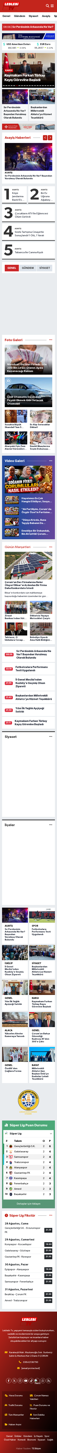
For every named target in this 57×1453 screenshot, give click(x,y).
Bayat (35, 1065)
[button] (45, 137)
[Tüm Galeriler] (50, 340)
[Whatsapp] (42, 1380)
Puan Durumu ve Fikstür (40, 1407)
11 (30, 85)
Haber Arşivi (15, 1424)
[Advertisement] (28, 304)
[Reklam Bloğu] (28, 36)
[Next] (37, 1380)
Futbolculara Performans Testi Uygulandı (41, 932)
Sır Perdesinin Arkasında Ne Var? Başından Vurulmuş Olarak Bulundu (33, 654)
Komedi (21, 1440)
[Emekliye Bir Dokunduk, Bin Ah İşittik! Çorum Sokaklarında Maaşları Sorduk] (12, 532)
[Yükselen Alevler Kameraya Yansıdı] (15, 1019)
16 (43, 85)
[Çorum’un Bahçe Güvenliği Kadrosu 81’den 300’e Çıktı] (42, 1019)
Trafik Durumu (15, 1405)
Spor (35, 926)
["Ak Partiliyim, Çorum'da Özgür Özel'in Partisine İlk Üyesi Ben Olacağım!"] (12, 510)
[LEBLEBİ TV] (11, 6)
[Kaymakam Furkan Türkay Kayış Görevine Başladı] (42, 987)
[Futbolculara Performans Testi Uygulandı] (42, 915)
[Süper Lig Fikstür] (50, 1215)
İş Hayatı (38, 1436)
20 (53, 85)
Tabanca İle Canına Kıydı (29, 252)
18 (48, 85)
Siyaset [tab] (44, 268)
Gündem (19, 16)
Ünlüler (18, 1436)
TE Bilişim (36, 1448)
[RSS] (48, 1380)
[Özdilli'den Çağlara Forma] (15, 1054)
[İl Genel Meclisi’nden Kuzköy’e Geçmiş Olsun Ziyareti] (15, 952)
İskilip (9, 963)
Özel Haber (10, 1440)
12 (32, 85)
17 (45, 85)
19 (50, 85)
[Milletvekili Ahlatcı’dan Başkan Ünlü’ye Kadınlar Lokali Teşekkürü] (42, 1054)
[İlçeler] (50, 825)
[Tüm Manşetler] (50, 547)
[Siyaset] (50, 737)
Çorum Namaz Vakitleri (39, 1397)
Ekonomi (31, 1440)
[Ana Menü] (52, 6)
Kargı (35, 998)
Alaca (8, 1030)
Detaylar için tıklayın (28, 1203)
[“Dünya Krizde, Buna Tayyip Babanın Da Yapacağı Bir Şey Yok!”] (12, 521)
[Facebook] (8, 1380)
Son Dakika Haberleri (37, 1416)
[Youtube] (25, 1380)
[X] (14, 1380)
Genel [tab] (11, 268)
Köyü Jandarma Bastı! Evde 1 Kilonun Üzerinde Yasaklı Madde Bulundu (18, 197)
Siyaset (33, 16)
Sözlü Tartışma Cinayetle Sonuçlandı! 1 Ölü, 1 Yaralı (29, 234)
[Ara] (47, 6)
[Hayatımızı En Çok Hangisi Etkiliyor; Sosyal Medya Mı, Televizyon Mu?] (12, 500)
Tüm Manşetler (16, 1415)
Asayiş (46, 16)
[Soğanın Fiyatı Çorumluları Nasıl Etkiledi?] (28, 479)
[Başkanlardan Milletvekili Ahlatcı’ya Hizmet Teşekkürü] (42, 952)
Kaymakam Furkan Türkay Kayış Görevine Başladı (42, 1004)
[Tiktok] (31, 1380)
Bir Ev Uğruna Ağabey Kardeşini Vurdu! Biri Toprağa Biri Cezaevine (47, 197)
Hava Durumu (16, 1395)
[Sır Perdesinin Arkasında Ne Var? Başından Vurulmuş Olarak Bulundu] (28, 157)
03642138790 (30, 1362)
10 (27, 85)
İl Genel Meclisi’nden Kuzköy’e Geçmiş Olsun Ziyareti (30, 683)
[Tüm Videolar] (50, 461)
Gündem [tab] (28, 268)
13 (35, 85)
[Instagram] (20, 1380)
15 (40, 85)
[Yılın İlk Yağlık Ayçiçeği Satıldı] (15, 987)
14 (37, 85)
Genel (6, 16)
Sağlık (50, 1440)
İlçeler (10, 825)
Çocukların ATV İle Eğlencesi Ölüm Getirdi (31, 215)
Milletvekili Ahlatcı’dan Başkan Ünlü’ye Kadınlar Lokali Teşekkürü (40, 1073)
